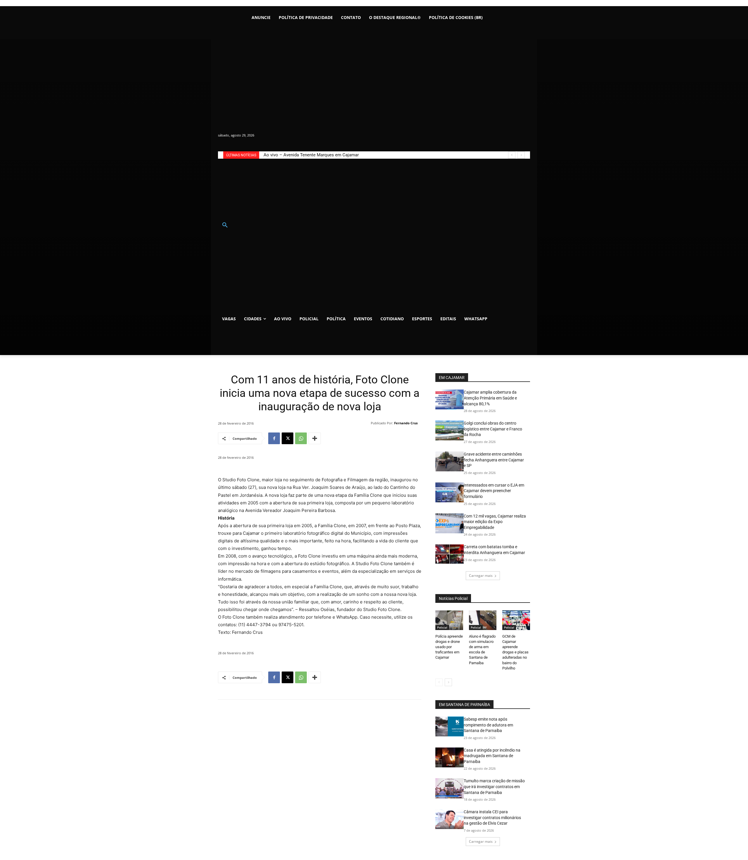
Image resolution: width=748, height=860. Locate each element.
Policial (442, 627)
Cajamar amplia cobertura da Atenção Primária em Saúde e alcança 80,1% (490, 398)
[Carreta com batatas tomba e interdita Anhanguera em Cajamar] (449, 554)
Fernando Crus (406, 423)
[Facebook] (274, 438)
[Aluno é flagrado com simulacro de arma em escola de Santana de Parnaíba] (483, 620)
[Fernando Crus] (367, 423)
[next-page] (448, 682)
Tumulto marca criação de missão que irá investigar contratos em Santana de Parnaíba (494, 786)
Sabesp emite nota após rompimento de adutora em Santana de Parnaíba (488, 725)
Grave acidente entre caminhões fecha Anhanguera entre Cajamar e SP (494, 460)
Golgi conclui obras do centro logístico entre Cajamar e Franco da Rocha (493, 429)
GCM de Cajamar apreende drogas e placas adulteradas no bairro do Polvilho (515, 652)
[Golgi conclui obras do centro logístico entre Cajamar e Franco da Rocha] (449, 430)
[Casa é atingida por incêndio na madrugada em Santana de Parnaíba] (449, 757)
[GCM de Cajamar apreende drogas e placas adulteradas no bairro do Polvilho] (516, 620)
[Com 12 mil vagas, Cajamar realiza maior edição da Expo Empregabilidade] (449, 523)
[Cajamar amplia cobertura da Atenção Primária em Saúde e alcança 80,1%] (449, 399)
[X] (287, 438)
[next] (521, 155)
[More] (315, 438)
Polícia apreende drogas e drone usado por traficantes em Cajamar (449, 647)
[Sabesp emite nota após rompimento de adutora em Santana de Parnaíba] (449, 726)
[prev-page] (439, 682)
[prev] (511, 155)
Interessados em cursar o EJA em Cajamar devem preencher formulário (494, 491)
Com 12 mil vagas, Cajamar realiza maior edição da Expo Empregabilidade (495, 522)
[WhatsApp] (301, 438)
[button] (225, 225)
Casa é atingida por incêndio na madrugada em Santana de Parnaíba (492, 756)
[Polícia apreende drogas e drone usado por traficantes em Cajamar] (449, 620)
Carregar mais (481, 575)
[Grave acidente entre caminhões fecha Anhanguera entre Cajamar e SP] (449, 461)
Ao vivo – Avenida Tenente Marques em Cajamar (311, 155)
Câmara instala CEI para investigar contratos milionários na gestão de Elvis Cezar (492, 817)
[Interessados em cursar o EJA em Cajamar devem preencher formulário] (449, 492)
